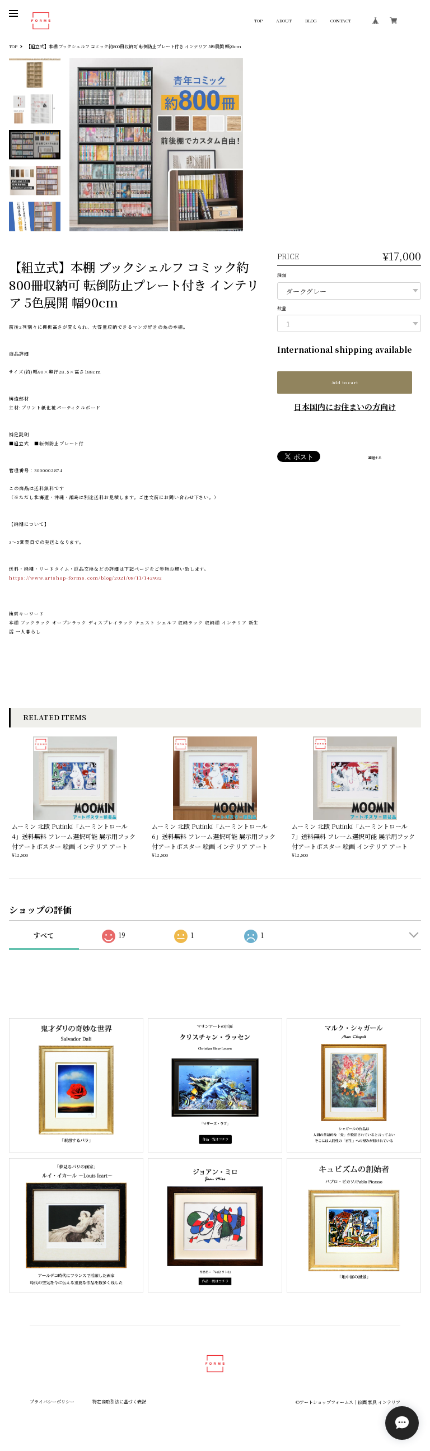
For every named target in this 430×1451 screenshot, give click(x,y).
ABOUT (284, 20)
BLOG (311, 20)
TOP (258, 20)
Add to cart (344, 382)
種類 (281, 275)
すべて (44, 935)
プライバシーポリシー (52, 1401)
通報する (374, 458)
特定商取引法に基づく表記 (119, 1401)
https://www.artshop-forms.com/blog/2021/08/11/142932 (85, 578)
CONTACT (340, 20)
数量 (281, 308)
